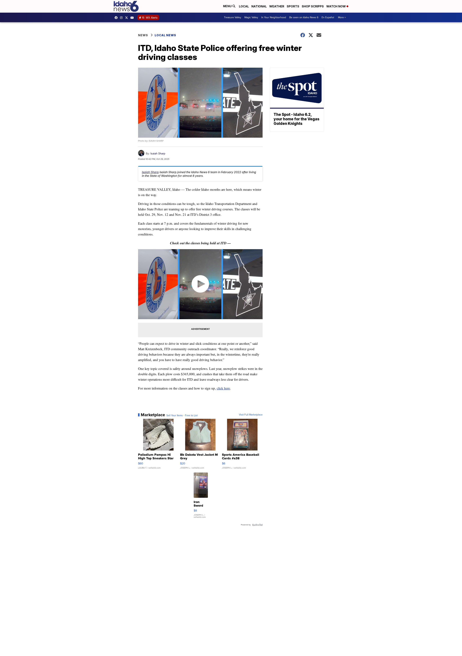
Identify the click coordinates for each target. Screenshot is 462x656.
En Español (328, 17)
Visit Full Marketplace (251, 415)
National (259, 6)
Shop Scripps (313, 6)
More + (342, 17)
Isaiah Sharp (157, 153)
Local (244, 6)
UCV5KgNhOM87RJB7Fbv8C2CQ (133, 17)
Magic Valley (251, 17)
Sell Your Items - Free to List (182, 415)
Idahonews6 (117, 17)
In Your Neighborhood (273, 17)
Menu (227, 6)
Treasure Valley (232, 17)
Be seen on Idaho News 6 (303, 17)
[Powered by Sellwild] (257, 525)
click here (223, 388)
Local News (165, 35)
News (143, 35)
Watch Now (336, 6)
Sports (293, 6)
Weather (276, 6)
